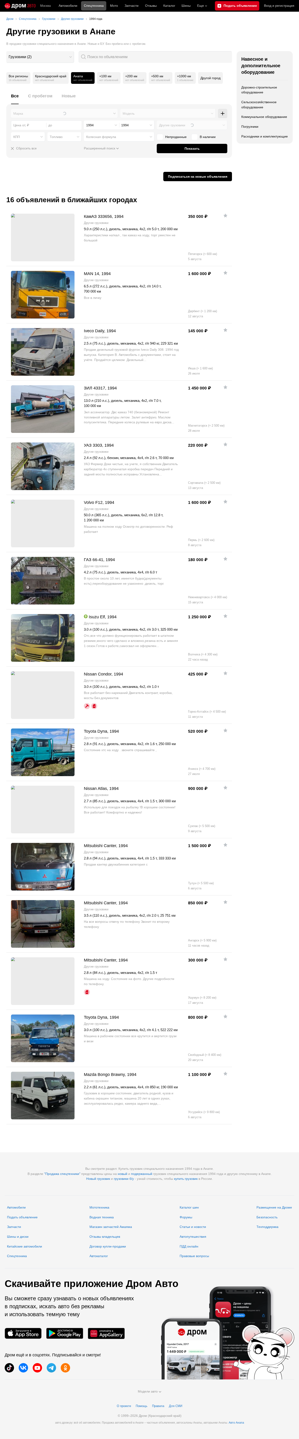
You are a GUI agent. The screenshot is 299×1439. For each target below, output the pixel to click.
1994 (90, 125)
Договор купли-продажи (107, 1246)
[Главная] (20, 6)
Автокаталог (98, 1256)
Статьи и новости (193, 1227)
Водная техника (101, 1217)
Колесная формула (101, 137)
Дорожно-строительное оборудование (259, 89)
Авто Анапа (236, 1422)
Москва (45, 5)
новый (122, 1174)
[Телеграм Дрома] (51, 1367)
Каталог (169, 5)
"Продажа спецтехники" (62, 1174)
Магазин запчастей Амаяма (110, 1227)
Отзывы (151, 5)
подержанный (141, 1174)
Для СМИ (175, 1406)
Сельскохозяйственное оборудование (259, 104)
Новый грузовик (98, 1179)
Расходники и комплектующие (264, 136)
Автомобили (68, 5)
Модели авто (148, 1391)
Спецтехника (17, 1256)
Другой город (210, 78)
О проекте (124, 1406)
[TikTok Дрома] (9, 1367)
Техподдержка (267, 1227)
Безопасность (267, 1217)
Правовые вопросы (194, 1256)
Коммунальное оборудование (264, 117)
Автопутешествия (193, 1236)
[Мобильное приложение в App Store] (23, 1333)
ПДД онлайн (189, 1246)
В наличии (208, 137)
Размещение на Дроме (274, 1207)
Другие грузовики (172, 125)
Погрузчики (249, 126)
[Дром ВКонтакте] (23, 1367)
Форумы (186, 1217)
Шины (186, 5)
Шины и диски (17, 1236)
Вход (279, 5)
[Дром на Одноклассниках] (65, 1367)
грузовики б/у (124, 1179)
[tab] (15, 98)
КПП (16, 137)
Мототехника (99, 1207)
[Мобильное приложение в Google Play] (64, 1333)
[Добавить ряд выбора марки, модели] (222, 113)
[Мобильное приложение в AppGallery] (106, 1333)
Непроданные (176, 137)
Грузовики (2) (20, 57)
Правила (158, 1406)
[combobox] (40, 57)
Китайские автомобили (24, 1246)
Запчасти (132, 5)
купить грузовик (186, 1179)
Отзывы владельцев (104, 1236)
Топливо (56, 137)
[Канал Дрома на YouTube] (37, 1367)
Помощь (141, 1406)
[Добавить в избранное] (225, 215)
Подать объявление (22, 1217)
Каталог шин (189, 1207)
